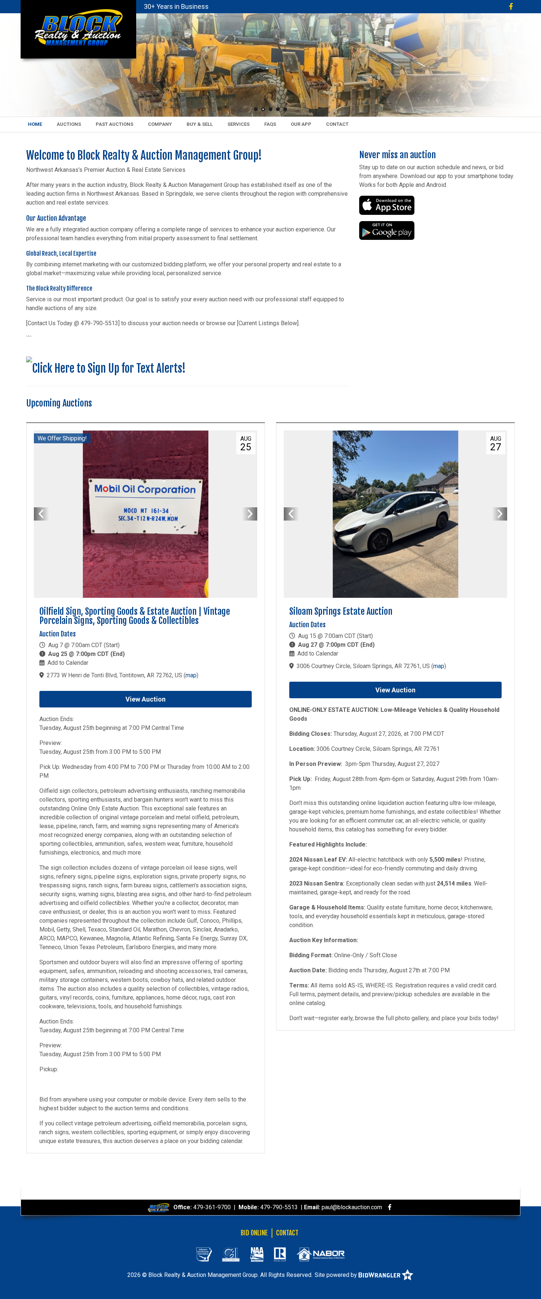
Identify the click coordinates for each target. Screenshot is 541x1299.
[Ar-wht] (204, 1254)
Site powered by (336, 1274)
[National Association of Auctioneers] (256, 1254)
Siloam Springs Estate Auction (340, 611)
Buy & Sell (200, 124)
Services (238, 124)
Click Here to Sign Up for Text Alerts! (109, 368)
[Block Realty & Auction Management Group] (78, 27)
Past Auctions (114, 124)
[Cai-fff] (231, 1254)
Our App (301, 124)
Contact (337, 124)
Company (160, 124)
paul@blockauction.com (352, 1207)
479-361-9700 (212, 1207)
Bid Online (254, 1233)
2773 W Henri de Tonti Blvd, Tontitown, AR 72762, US (114, 675)
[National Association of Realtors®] (280, 1254)
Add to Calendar (67, 662)
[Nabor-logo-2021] (320, 1254)
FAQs (270, 124)
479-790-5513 (279, 1207)
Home (35, 124)
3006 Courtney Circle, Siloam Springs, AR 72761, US (363, 666)
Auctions (69, 124)
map (191, 675)
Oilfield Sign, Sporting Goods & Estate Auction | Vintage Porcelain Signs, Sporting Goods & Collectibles (134, 616)
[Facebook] (511, 6)
